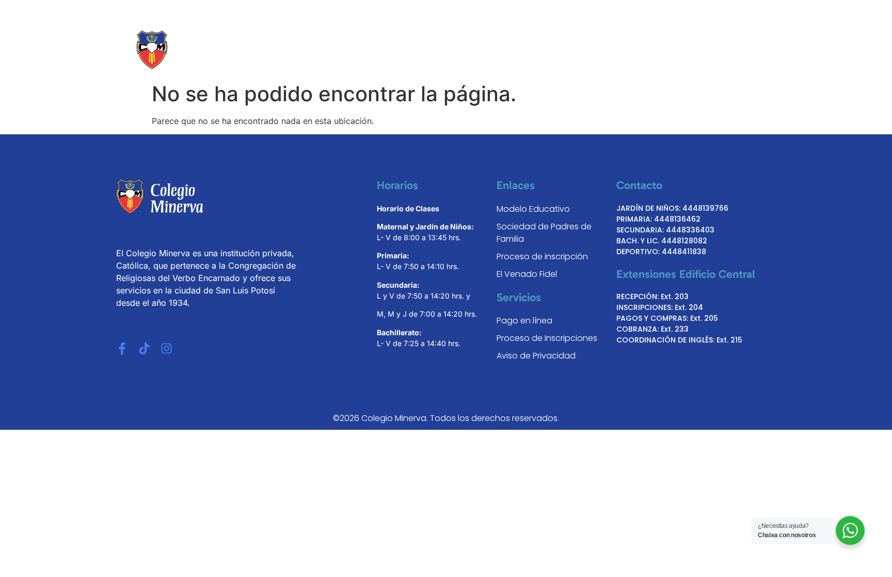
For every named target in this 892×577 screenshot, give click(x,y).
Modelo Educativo (476, 50)
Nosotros (401, 50)
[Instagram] (166, 348)
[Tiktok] (144, 348)
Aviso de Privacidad (536, 356)
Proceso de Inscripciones (547, 338)
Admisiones (556, 50)
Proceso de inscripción (542, 256)
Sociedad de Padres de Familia (544, 233)
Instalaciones (640, 50)
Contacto (707, 50)
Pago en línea (524, 320)
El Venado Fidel (527, 274)
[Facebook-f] (122, 348)
